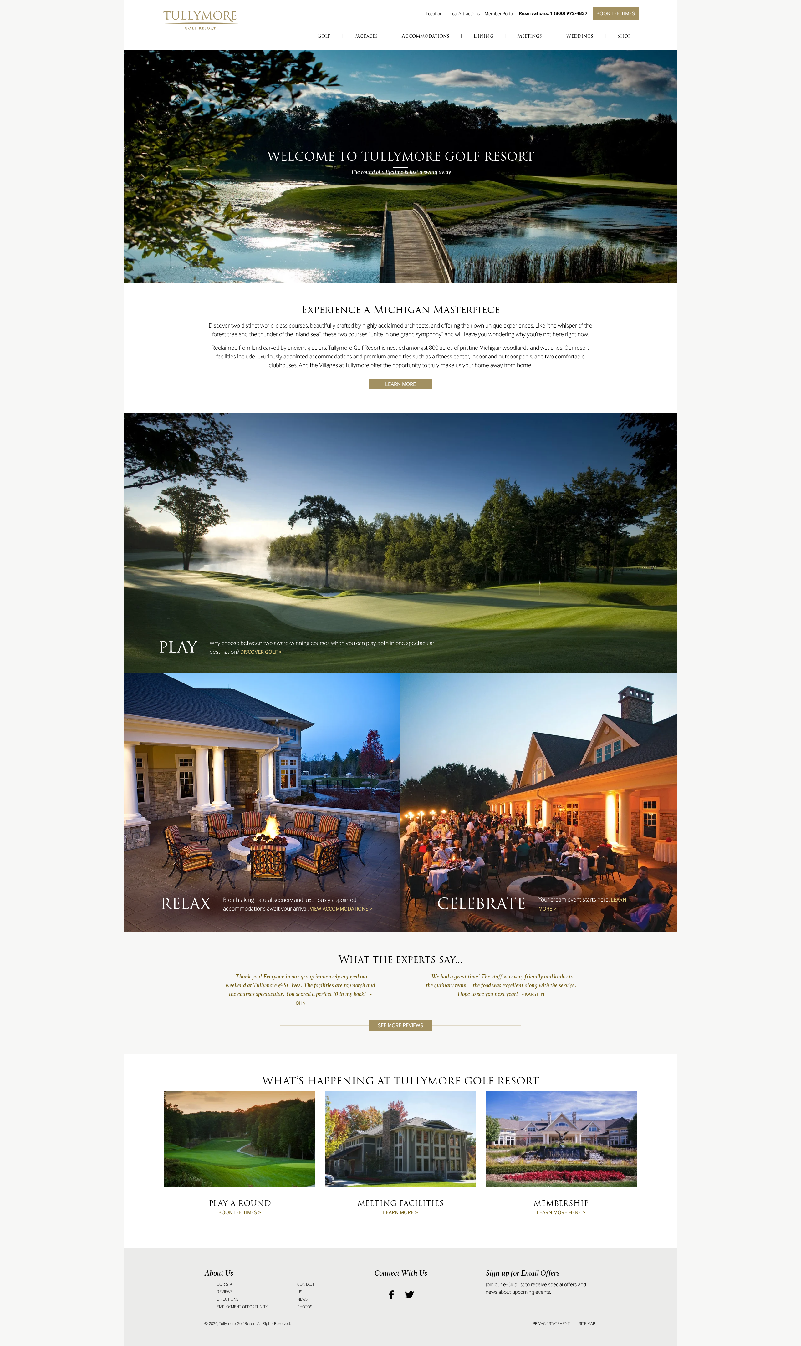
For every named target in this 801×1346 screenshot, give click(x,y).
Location (434, 13)
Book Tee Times (615, 13)
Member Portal (499, 13)
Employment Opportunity (242, 1306)
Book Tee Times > (239, 1212)
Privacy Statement (551, 1323)
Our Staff (226, 1284)
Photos (304, 1306)
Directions (227, 1299)
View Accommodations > (341, 909)
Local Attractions (463, 13)
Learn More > (400, 1212)
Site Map (587, 1323)
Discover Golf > (261, 652)
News (302, 1299)
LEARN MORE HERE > (561, 1212)
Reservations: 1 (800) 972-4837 (553, 13)
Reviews (224, 1291)
